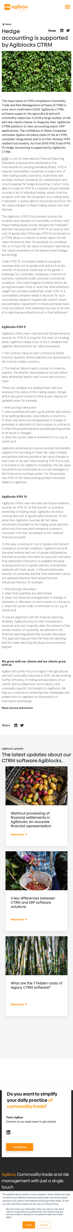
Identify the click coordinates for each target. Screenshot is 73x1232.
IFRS (5, 158)
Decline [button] (44, 1224)
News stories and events (17, 708)
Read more (17, 834)
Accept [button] (29, 1224)
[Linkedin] (8, 1132)
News (8, 24)
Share (52, 30)
